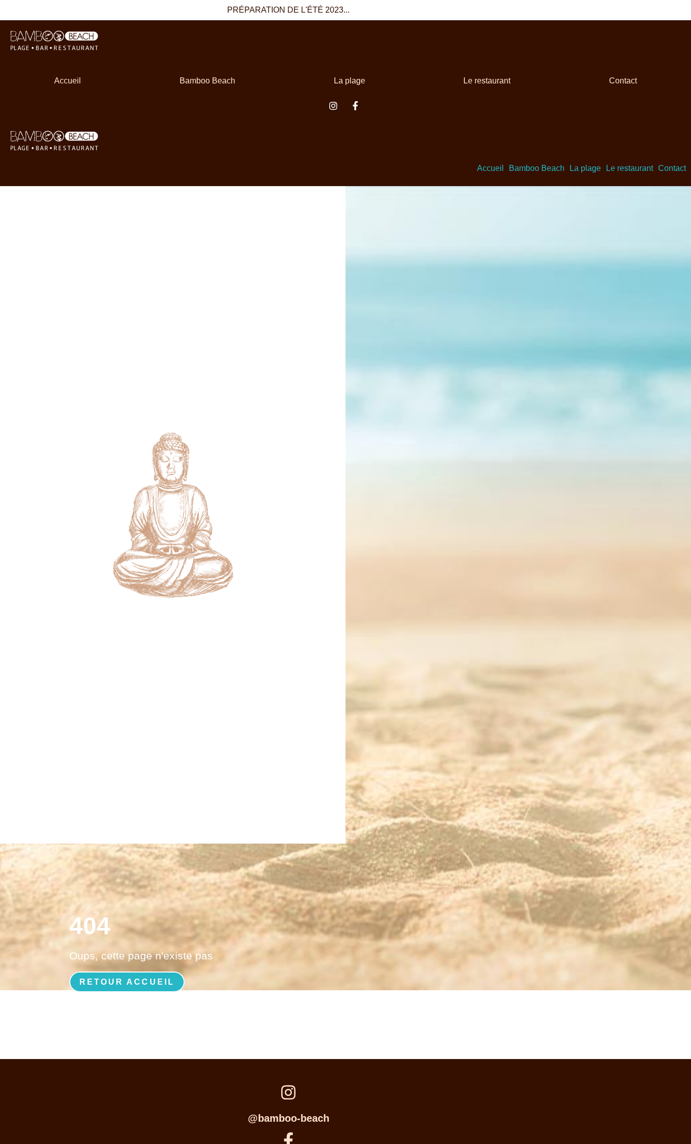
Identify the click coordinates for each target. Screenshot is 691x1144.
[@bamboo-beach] (288, 1093)
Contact (623, 80)
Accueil (67, 80)
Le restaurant (486, 80)
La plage (349, 80)
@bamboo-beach (288, 1118)
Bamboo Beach (207, 80)
